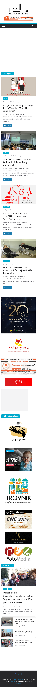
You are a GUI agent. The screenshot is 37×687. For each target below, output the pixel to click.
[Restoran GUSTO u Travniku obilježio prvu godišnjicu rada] (7, 643)
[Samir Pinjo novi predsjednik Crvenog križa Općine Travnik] (7, 633)
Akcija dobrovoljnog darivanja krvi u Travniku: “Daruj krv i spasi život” (18, 108)
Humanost (6, 206)
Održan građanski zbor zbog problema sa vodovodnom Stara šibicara (24, 621)
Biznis (5, 588)
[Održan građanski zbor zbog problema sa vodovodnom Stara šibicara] (7, 622)
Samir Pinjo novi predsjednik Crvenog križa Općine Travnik (23, 632)
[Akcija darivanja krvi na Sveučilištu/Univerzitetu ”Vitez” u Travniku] (18, 194)
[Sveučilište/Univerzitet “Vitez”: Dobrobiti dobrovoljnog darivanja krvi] (18, 140)
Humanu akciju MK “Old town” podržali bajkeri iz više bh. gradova (17, 270)
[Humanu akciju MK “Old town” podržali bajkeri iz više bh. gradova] (18, 248)
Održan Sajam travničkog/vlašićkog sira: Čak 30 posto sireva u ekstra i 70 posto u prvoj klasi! (18, 597)
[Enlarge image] (33, 299)
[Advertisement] (18, 52)
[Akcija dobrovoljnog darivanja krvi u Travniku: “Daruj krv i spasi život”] (18, 86)
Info (10, 588)
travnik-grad (18, 102)
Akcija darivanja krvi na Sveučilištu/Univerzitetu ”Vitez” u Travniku (15, 216)
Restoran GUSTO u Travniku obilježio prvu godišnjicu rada (23, 641)
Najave (5, 98)
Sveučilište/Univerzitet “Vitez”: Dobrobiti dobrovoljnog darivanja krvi (18, 162)
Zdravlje (6, 152)
